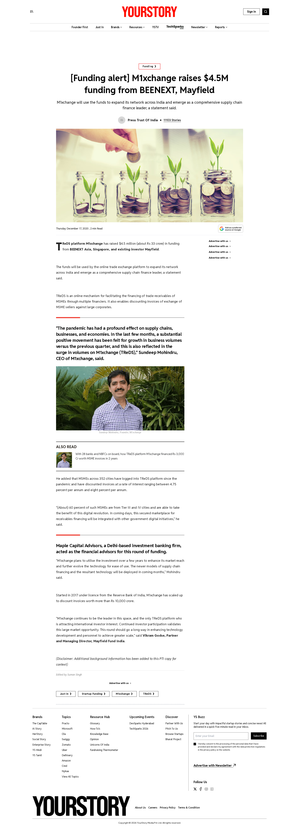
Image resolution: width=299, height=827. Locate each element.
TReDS (147, 693)
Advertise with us (119, 683)
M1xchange (123, 693)
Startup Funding (92, 693)
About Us (140, 807)
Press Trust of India (143, 120)
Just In (64, 693)
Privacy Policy (168, 807)
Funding (148, 66)
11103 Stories (172, 120)
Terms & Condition (189, 807)
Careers (152, 807)
